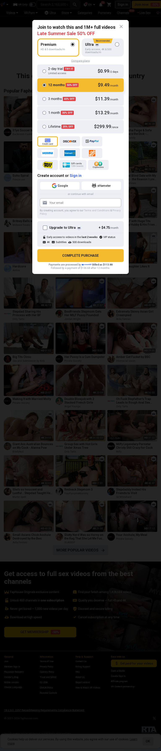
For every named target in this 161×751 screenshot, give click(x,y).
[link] (121, 26)
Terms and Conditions (97, 210)
